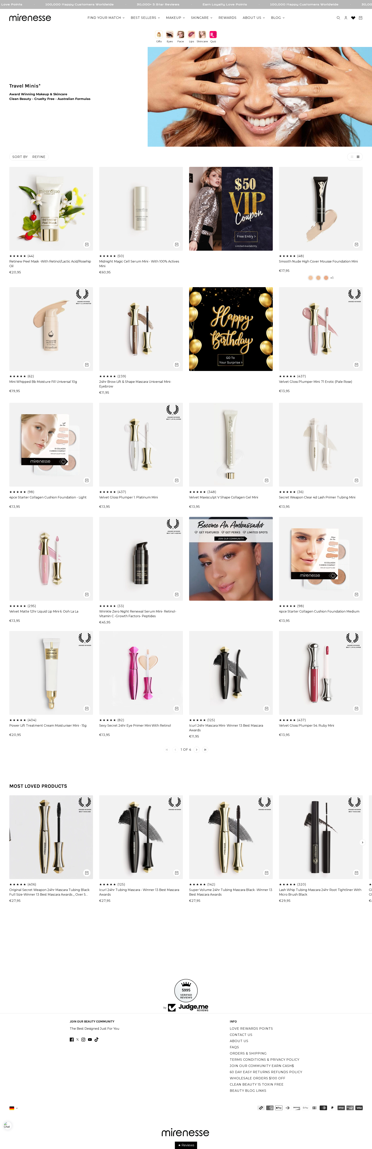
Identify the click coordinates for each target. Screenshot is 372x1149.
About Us (239, 1041)
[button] (351, 157)
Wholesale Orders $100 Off (257, 1078)
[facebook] (71, 1039)
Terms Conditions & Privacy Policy (264, 1059)
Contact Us (241, 1035)
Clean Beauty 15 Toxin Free (257, 1084)
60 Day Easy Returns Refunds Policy (266, 1072)
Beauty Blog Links (248, 1091)
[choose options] (177, 244)
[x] (77, 1039)
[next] (362, 842)
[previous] (9, 842)
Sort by (20, 157)
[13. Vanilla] (310, 278)
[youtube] (90, 1039)
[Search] (338, 18)
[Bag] (360, 18)
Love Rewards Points (251, 1028)
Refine (39, 157)
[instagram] (83, 1039)
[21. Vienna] (318, 278)
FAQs (234, 1047)
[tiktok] (96, 1039)
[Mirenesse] (30, 18)
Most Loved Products (38, 786)
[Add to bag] (87, 244)
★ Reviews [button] (186, 1145)
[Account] (346, 18)
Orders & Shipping (248, 1053)
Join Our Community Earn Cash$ (262, 1066)
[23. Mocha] (326, 278)
